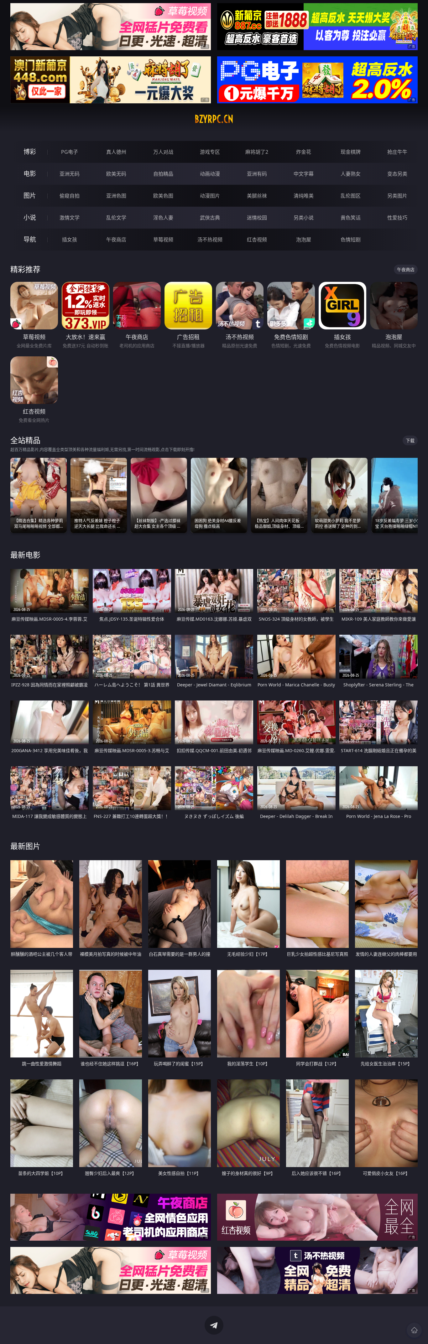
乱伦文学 (116, 217)
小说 (29, 217)
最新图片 (25, 846)
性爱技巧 (397, 217)
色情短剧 (351, 239)
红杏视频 (257, 239)
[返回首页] (414, 1330)
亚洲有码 (257, 173)
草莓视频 (163, 239)
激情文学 (70, 217)
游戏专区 (210, 151)
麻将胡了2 (256, 151)
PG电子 (69, 151)
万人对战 (163, 151)
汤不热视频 (209, 239)
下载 (410, 440)
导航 (29, 239)
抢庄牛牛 (397, 151)
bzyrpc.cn (214, 119)
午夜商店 (116, 239)
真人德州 (116, 151)
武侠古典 (210, 217)
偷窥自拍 (70, 195)
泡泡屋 (303, 239)
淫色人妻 (163, 217)
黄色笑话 (351, 217)
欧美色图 (163, 195)
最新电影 (25, 555)
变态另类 (397, 173)
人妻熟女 (351, 173)
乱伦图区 (351, 195)
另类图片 (397, 195)
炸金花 (303, 151)
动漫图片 (210, 195)
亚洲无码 (70, 173)
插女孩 (69, 239)
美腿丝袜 (257, 195)
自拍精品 (163, 173)
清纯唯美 (304, 195)
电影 (29, 173)
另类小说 (304, 217)
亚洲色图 (116, 195)
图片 (29, 195)
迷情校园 (257, 217)
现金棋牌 (351, 151)
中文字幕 (304, 173)
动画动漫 (210, 173)
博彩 (29, 151)
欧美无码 (116, 173)
